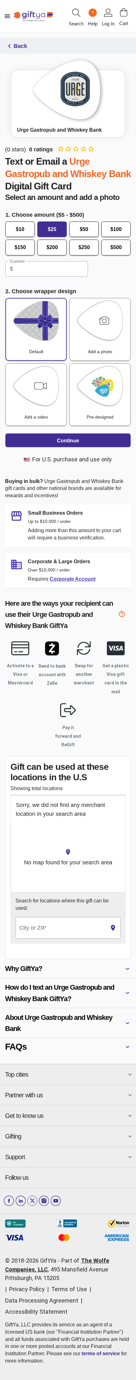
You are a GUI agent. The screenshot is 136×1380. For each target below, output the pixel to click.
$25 (52, 229)
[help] (124, 615)
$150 (20, 247)
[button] (68, 968)
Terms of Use (69, 1289)
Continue (68, 440)
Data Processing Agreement (41, 1300)
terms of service (101, 1353)
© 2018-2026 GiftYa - (32, 1260)
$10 (20, 229)
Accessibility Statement (36, 1311)
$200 (52, 247)
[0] (123, 12)
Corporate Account (73, 579)
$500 (116, 247)
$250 (84, 247)
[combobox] (60, 928)
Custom (17, 261)
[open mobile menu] (7, 16)
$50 (84, 229)
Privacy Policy (27, 1289)
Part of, (57, 1269)
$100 (116, 229)
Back (20, 46)
